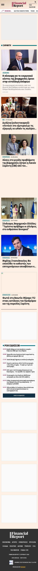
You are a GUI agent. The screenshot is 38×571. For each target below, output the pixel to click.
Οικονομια (6, 542)
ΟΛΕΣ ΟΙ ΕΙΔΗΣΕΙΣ (19, 395)
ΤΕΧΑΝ (32, 11)
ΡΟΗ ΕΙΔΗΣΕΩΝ (32, 6)
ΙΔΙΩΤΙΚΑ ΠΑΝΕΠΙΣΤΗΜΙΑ (21, 11)
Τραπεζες (27, 546)
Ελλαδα (5, 546)
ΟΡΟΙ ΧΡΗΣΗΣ (15, 558)
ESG (34, 546)
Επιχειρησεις (23, 542)
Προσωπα (32, 542)
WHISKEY (23, 567)
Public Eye (24, 550)
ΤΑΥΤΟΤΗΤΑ (23, 558)
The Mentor (14, 550)
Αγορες (14, 542)
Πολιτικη (13, 546)
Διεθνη (20, 546)
